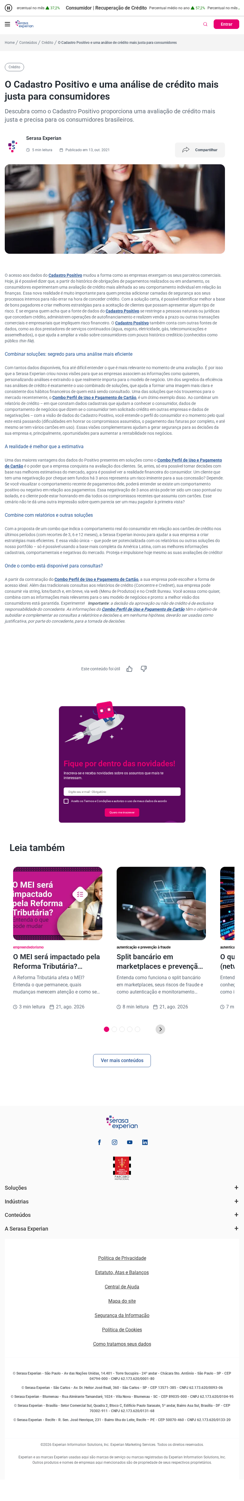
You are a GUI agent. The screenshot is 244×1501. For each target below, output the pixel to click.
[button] (7, 24)
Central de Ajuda (122, 1287)
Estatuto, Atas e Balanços (122, 1272)
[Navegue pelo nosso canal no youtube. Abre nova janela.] (129, 1143)
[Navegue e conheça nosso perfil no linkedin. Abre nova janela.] (145, 1143)
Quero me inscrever (122, 812)
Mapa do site (122, 1301)
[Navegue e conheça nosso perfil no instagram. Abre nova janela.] (114, 1143)
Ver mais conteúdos (122, 1060)
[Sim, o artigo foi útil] (129, 669)
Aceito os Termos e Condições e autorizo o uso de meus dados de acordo (119, 801)
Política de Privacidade (122, 1258)
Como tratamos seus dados (122, 1344)
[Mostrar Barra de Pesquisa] (205, 24)
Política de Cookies (122, 1330)
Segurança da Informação (122, 1315)
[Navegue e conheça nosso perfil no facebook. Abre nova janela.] (99, 1143)
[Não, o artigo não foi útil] (143, 669)
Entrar (226, 24)
